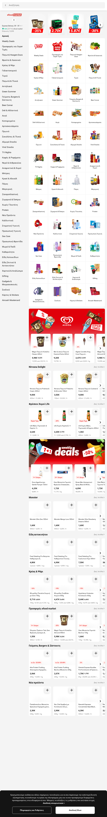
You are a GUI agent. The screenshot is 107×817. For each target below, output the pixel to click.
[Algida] (67, 328)
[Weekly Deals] (67, 458)
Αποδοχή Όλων (75, 810)
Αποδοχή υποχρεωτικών (53, 803)
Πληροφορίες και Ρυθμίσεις (32, 810)
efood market (17, 29)
